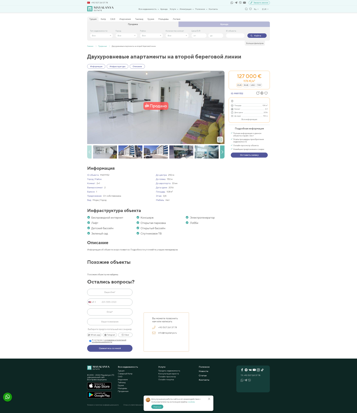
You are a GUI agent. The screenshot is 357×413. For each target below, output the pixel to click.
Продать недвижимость (169, 371)
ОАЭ (112, 19)
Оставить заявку (249, 155)
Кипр (103, 19)
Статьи (203, 375)
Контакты (213, 9)
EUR (239, 85)
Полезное (200, 9)
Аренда (163, 9)
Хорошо (157, 407)
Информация (96, 66)
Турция (93, 19)
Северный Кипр (125, 374)
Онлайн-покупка (166, 379)
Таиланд (139, 19)
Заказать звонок (261, 3)
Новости (203, 371)
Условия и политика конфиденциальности (103, 405)
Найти (257, 35)
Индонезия (125, 19)
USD (253, 85)
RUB (246, 85)
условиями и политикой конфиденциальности (109, 341)
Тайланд (122, 382)
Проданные (123, 391)
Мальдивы (163, 19)
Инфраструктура (117, 66)
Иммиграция (185, 9)
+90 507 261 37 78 (99, 3)
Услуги (173, 9)
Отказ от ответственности (133, 405)
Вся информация (249, 119)
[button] (222, 152)
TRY (259, 85)
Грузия (150, 19)
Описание (137, 66)
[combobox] (92, 302)
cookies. (191, 402)
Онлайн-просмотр (167, 376)
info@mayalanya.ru (167, 332)
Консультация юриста (168, 374)
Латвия (176, 19)
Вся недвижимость (147, 9)
